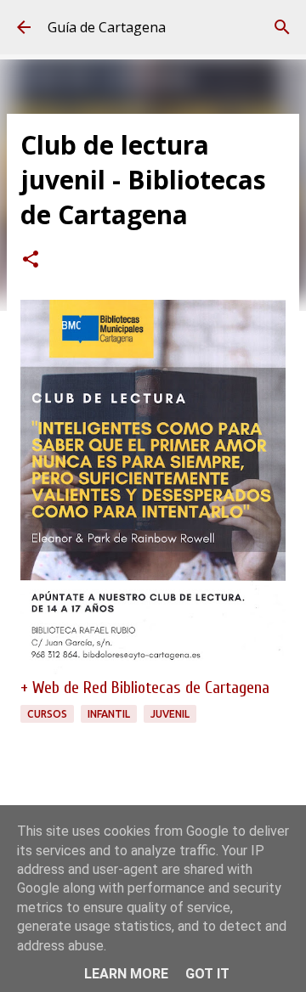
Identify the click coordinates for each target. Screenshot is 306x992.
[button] (30, 261)
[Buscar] (282, 27)
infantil (109, 713)
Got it (207, 974)
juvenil (170, 713)
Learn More (126, 974)
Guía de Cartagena (107, 27)
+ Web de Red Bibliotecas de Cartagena (144, 687)
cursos (47, 713)
